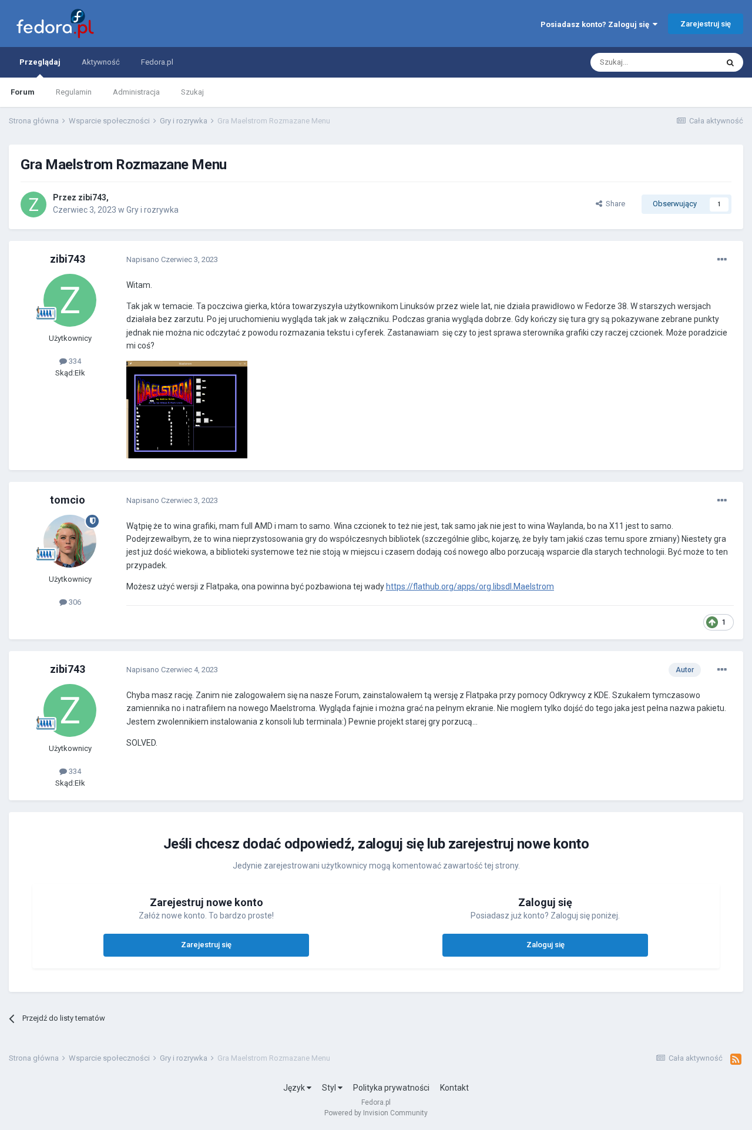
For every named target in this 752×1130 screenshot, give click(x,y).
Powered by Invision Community (376, 1113)
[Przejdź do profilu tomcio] (69, 541)
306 (74, 602)
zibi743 (92, 197)
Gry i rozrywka (152, 209)
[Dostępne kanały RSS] (735, 1059)
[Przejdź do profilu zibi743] (33, 204)
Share (613, 203)
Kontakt (454, 1087)
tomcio (67, 500)
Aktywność (101, 62)
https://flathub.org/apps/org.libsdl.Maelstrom (470, 586)
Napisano (172, 259)
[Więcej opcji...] (722, 260)
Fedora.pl (157, 62)
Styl (330, 1087)
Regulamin (74, 92)
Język (295, 1087)
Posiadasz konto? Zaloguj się (596, 24)
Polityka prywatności (391, 1087)
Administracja (136, 92)
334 (74, 361)
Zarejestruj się (705, 23)
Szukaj (192, 92)
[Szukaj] (730, 62)
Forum (23, 92)
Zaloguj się (545, 944)
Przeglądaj (40, 62)
